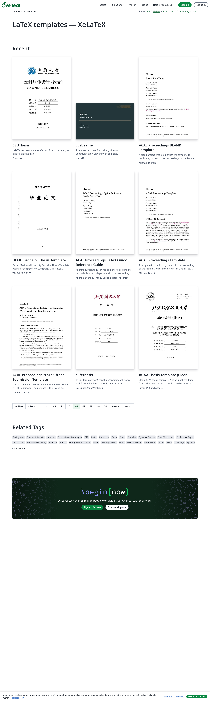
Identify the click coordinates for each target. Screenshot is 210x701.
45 (69, 406)
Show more (19, 448)
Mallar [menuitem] (132, 4)
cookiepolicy (17, 697)
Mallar (156, 11)
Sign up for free (92, 507)
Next (115, 406)
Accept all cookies (196, 696)
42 (47, 406)
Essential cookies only (174, 696)
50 (105, 406)
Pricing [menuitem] (144, 4)
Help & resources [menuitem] (162, 4)
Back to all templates (24, 11)
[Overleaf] (11, 5)
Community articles (187, 11)
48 (91, 406)
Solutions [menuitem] (117, 4)
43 (54, 406)
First (19, 406)
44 (62, 406)
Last (127, 406)
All (148, 11)
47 (83, 406)
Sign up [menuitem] (185, 4)
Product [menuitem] (101, 4)
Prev (31, 406)
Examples (168, 11)
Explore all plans (117, 507)
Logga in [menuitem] (201, 4)
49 (98, 406)
